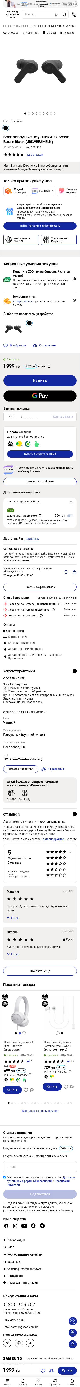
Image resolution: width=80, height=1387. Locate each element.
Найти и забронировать (40, 587)
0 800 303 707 (19, 1304)
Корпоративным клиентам (24, 1254)
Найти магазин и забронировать (40, 225)
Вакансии (13, 1262)
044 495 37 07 (14, 1320)
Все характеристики (20, 769)
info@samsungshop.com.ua (21, 1327)
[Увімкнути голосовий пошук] (56, 14)
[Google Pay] (40, 396)
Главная (7, 25)
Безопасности (42, 1181)
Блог (10, 1247)
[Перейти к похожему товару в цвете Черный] (16, 1033)
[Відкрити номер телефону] (74, 14)
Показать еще (40, 971)
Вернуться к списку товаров (40, 1111)
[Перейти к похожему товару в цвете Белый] (24, 1033)
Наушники (22, 25)
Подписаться (40, 1194)
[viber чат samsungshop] (19, 1343)
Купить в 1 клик (63, 417)
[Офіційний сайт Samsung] (12, 1358)
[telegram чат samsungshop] (42, 1226)
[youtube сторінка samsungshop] (24, 1226)
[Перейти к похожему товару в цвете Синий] (20, 1033)
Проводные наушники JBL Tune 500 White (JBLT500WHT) (20, 1046)
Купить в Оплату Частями (40, 454)
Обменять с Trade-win (40, 481)
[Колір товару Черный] (5, 128)
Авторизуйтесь (22, 301)
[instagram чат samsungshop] (15, 1226)
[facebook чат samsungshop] (6, 1226)
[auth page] (23, 1382)
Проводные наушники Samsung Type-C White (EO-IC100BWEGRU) (57, 1046)
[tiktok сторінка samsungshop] (33, 1226)
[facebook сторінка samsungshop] (30, 1343)
